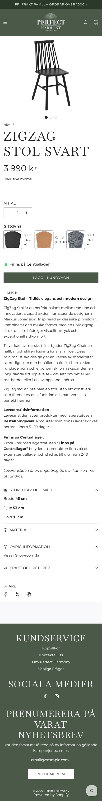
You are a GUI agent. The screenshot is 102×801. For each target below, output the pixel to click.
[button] (46, 117)
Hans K (11, 293)
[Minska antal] (9, 213)
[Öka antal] (26, 213)
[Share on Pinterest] (28, 595)
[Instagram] (56, 696)
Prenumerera (51, 774)
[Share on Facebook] (6, 595)
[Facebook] (45, 696)
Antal (10, 203)
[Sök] (85, 22)
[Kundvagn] (96, 22)
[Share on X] (17, 595)
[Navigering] (5, 22)
